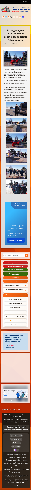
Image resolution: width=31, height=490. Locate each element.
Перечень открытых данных (11, 410)
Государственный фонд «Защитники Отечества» (15, 273)
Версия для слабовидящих (15, 263)
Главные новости (22, 44)
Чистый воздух (15, 324)
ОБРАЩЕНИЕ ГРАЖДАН (15, 299)
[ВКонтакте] (20, 17)
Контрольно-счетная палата (15, 281)
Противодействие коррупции (15, 312)
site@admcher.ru (16, 472)
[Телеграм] (17, 17)
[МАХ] (23, 17)
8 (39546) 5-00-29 (11, 17)
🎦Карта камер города (15, 320)
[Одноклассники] (14, 17)
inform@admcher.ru (6, 17)
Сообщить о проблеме (16, 240)
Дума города (15, 277)
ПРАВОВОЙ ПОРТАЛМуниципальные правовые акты (15, 308)
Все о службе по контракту (15, 269)
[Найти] (26, 255)
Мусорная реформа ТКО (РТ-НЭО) (15, 316)
